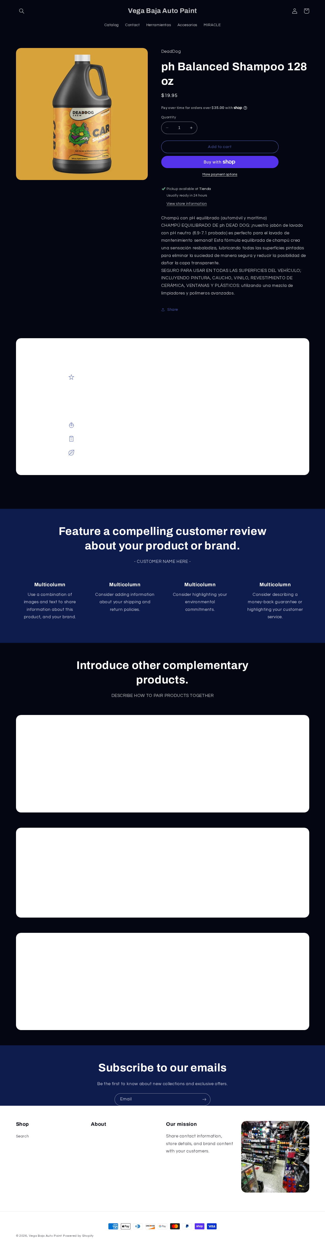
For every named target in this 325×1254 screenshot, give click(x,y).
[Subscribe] (204, 1099)
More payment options (219, 174)
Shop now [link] (53, 787)
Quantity (168, 117)
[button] (22, 11)
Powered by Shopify (78, 1235)
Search (22, 1136)
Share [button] (172, 310)
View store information (187, 204)
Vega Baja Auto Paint (45, 1235)
